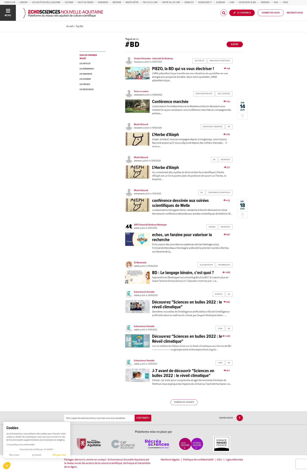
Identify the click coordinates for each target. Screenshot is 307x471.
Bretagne (117, 2)
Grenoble (265, 2)
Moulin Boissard (141, 124)
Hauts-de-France (86, 2)
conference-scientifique (219, 193)
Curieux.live (9, 2)
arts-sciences (224, 94)
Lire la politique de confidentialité (20, 444)
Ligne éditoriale (234, 459)
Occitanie (69, 2)
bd (229, 127)
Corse (285, 2)
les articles (85, 63)
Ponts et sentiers (141, 91)
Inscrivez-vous (295, 12)
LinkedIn (24, 2)
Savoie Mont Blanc (247, 2)
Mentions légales (170, 459)
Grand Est (189, 2)
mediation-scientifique (220, 61)
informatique (224, 265)
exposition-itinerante (212, 127)
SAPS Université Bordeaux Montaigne (150, 224)
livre (220, 328)
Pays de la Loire (150, 2)
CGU (219, 459)
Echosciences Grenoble (144, 292)
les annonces (85, 74)
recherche (225, 160)
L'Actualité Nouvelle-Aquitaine (46, 2)
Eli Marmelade (140, 262)
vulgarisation (206, 265)
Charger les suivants (184, 402)
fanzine (212, 227)
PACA (276, 2)
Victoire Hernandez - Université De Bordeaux (153, 58)
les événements (86, 69)
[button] (7, 465)
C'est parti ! (142, 418)
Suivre (234, 44)
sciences (218, 294)
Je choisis (36, 455)
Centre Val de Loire (171, 2)
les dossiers (85, 79)
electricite (199, 61)
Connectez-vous (271, 12)
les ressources (86, 89)
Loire (231, 2)
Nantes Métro (132, 2)
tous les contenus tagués (88, 57)
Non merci (14, 455)
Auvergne (220, 2)
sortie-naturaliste (204, 94)
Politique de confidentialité (198, 459)
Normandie (103, 2)
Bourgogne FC (205, 2)
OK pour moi (59, 455)
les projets (84, 84)
